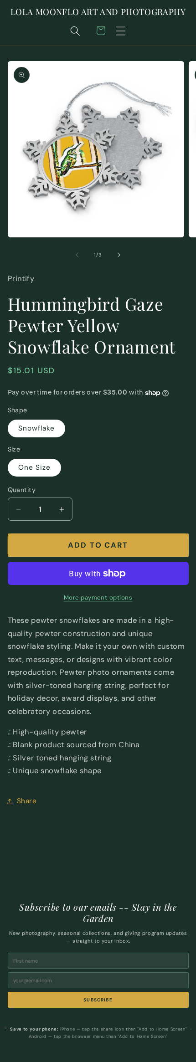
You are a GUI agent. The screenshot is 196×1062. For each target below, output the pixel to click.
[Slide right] (119, 255)
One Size (34, 467)
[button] (121, 30)
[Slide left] (77, 255)
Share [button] (27, 800)
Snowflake (36, 428)
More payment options (98, 597)
